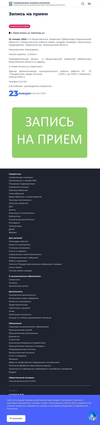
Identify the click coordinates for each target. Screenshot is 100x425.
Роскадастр (14, 223)
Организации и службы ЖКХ (23, 180)
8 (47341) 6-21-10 (16, 395)
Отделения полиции (19, 187)
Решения (13, 359)
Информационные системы (22, 349)
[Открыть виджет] (93, 415)
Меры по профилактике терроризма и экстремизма (34, 362)
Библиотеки (15, 216)
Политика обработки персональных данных (30, 365)
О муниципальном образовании (25, 276)
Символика (14, 279)
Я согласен (16, 418)
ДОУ (11, 206)
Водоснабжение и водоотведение (25, 197)
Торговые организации (20, 200)
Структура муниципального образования (29, 327)
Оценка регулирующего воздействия (27, 343)
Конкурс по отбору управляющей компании (30, 318)
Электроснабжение (18, 190)
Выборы (13, 232)
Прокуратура (15, 226)
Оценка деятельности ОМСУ (22, 381)
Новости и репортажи (19, 244)
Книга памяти (15, 267)
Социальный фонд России (21, 219)
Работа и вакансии (18, 261)
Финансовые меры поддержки (24, 298)
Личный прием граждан (20, 270)
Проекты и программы (20, 301)
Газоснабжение (16, 193)
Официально (15, 323)
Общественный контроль (21, 378)
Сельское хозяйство (18, 203)
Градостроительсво (18, 305)
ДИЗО (12, 229)
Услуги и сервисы (17, 251)
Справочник (15, 174)
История (13, 283)
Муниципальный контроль (22, 352)
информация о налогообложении (25, 254)
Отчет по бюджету (17, 356)
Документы (14, 336)
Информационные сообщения (23, 257)
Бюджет (13, 372)
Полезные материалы (19, 248)
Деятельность (16, 292)
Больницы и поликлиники (21, 213)
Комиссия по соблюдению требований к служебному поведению (40, 369)
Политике (12, 408)
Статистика (14, 339)
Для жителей (15, 238)
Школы (12, 210)
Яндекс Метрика (61, 400)
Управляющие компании (21, 177)
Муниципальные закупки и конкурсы (27, 346)
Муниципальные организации (23, 333)
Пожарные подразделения (22, 184)
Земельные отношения (20, 314)
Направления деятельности (22, 295)
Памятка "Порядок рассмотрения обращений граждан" (35, 264)
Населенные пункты (18, 286)
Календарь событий (18, 241)
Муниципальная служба (20, 330)
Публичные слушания (19, 308)
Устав (11, 311)
